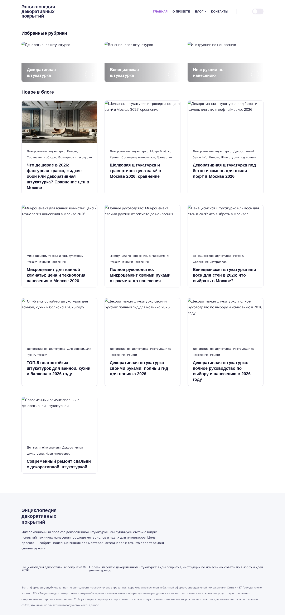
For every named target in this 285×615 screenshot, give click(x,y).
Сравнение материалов (138, 157)
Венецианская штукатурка (212, 256)
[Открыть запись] (59, 147)
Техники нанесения (52, 262)
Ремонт (72, 151)
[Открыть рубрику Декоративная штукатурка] (59, 62)
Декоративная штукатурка (46, 151)
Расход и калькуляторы (65, 256)
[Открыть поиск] (242, 11)
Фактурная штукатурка (75, 157)
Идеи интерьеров (57, 453)
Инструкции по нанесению (128, 256)
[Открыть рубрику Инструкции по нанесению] (226, 62)
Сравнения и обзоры (41, 157)
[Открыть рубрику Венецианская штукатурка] (142, 62)
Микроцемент (36, 256)
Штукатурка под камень (238, 157)
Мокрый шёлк (160, 151)
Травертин (164, 157)
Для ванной (75, 349)
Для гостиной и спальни (44, 447)
